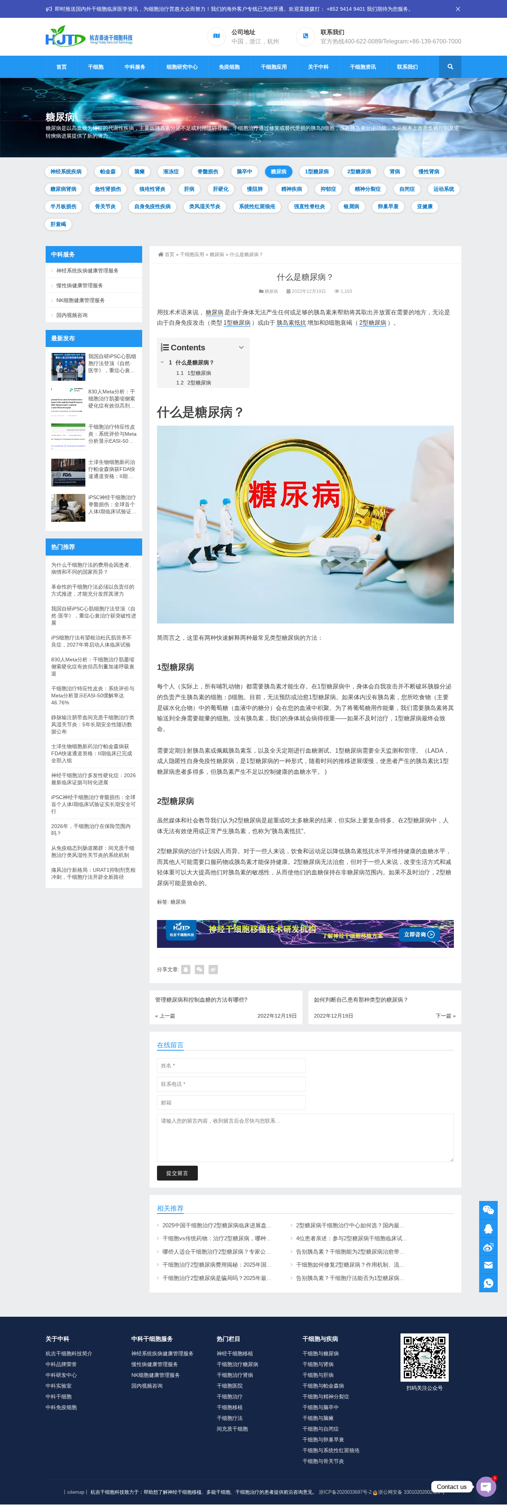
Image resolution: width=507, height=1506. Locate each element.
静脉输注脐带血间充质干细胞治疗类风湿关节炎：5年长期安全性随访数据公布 (92, 724)
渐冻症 (171, 171)
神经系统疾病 (66, 171)
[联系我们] (488, 1228)
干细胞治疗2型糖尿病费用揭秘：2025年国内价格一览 (228, 1264)
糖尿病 (279, 171)
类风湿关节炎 (204, 206)
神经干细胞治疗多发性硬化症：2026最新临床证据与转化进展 (93, 778)
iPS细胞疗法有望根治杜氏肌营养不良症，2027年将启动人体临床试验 (91, 641)
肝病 (189, 189)
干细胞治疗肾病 (235, 1375)
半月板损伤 (63, 206)
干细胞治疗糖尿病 (237, 1364)
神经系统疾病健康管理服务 (87, 271)
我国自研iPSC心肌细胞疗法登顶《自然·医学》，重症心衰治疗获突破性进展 (112, 363)
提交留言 (177, 1173)
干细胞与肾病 (318, 1364)
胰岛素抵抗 (291, 323)
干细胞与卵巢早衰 (323, 1440)
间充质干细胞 (232, 1429)
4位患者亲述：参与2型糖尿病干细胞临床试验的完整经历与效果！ (377, 1238)
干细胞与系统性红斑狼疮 (331, 1450)
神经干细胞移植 (235, 1353)
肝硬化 (221, 189)
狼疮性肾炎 (153, 189)
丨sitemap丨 (75, 1492)
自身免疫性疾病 (152, 206)
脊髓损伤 (207, 171)
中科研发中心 (61, 1375)
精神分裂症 (368, 189)
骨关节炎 (105, 206)
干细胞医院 (230, 1386)
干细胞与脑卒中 (320, 1407)
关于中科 (318, 67)
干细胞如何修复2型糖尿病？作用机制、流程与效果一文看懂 (370, 1264)
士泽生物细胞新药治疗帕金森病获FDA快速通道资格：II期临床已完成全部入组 (111, 469)
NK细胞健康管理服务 (80, 300)
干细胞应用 (274, 67)
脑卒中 (244, 171)
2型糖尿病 (359, 171)
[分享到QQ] (185, 969)
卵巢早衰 (388, 206)
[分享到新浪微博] (213, 969)
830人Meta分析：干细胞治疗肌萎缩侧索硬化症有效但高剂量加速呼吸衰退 (111, 399)
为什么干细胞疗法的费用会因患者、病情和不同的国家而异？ (92, 568)
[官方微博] (488, 1247)
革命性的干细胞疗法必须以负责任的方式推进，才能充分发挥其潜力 (92, 590)
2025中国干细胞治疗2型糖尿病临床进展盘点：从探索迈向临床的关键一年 (253, 1225)
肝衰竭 (58, 224)
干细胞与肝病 (318, 1375)
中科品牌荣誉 (61, 1364)
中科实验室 (59, 1386)
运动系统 (444, 189)
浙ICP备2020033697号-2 (345, 1492)
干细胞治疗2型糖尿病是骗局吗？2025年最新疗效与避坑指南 (237, 1278)
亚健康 (425, 206)
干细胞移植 (230, 1407)
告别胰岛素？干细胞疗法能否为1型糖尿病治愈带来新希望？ (370, 1278)
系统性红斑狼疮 (257, 206)
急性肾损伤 (108, 189)
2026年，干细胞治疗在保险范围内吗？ (91, 829)
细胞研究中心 (182, 67)
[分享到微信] (199, 969)
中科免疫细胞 (61, 1407)
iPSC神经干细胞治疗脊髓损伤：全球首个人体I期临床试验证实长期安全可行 (112, 504)
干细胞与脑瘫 (318, 1418)
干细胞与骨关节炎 (323, 1461)
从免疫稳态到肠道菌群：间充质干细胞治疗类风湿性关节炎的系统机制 (92, 851)
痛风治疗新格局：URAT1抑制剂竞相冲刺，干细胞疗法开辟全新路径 (93, 873)
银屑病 (351, 206)
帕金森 (108, 171)
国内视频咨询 (72, 315)
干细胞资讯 (363, 67)
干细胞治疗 (230, 1396)
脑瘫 (139, 171)
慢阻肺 (255, 189)
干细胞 (96, 67)
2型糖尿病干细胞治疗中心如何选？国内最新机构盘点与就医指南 (375, 1225)
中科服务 (135, 67)
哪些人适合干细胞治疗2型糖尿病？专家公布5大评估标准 (232, 1251)
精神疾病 (291, 189)
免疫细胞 (229, 67)
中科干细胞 (59, 1396)
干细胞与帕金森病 (323, 1386)
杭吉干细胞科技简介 (69, 1353)
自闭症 (407, 189)
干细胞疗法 (230, 1418)
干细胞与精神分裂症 (325, 1396)
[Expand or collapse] (241, 347)
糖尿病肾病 (63, 189)
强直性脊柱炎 (309, 206)
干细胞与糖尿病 (320, 1353)
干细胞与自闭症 (320, 1429)
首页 (61, 67)
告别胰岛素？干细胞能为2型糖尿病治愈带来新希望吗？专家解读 (375, 1251)
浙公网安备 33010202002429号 (411, 1492)
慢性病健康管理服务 (79, 285)
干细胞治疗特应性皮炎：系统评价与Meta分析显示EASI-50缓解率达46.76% (112, 434)
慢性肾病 (429, 171)
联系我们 (407, 67)
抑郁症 (328, 189)
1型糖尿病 (317, 171)
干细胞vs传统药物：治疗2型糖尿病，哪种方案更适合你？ (234, 1238)
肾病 (395, 171)
